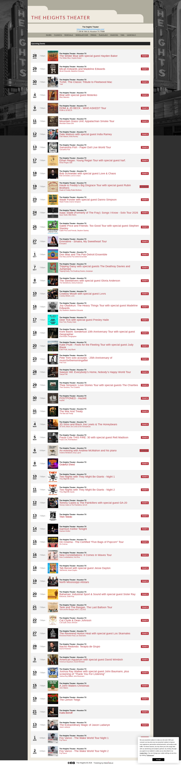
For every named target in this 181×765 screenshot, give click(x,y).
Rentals (69, 35)
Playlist (103, 35)
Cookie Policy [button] (143, 753)
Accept (158, 759)
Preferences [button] (150, 755)
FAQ (122, 35)
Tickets (58, 35)
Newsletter (82, 35)
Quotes (114, 35)
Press (93, 35)
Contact (131, 35)
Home (49, 35)
